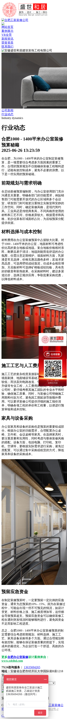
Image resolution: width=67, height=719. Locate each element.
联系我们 (7, 46)
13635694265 (32, 667)
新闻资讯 (7, 38)
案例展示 (7, 30)
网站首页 (7, 27)
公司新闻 (7, 110)
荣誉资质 (7, 42)
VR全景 (6, 34)
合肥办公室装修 (17, 657)
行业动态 (7, 114)
